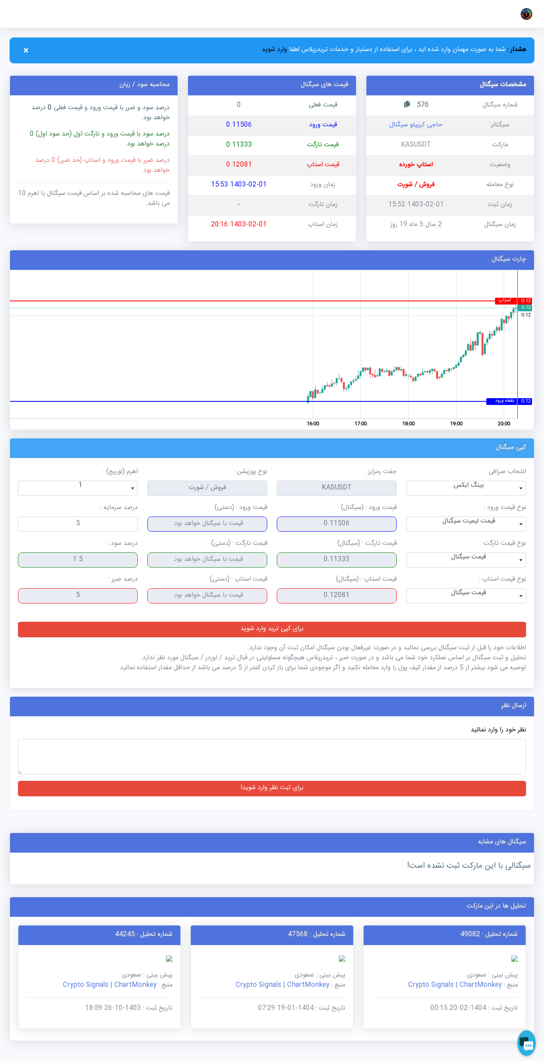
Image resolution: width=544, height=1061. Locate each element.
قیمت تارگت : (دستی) (239, 544)
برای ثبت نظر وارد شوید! (272, 789)
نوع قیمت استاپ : (502, 580)
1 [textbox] (80, 486)
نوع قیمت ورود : (505, 508)
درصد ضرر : (123, 580)
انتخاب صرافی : (505, 472)
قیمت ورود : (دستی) (241, 508)
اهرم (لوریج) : (120, 472)
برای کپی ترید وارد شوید (272, 630)
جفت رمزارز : (381, 472)
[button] (525, 14)
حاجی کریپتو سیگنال (415, 126)
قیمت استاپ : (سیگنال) (366, 580)
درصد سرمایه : (119, 508)
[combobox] (466, 488)
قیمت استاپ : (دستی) (238, 580)
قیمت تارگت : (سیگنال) (367, 544)
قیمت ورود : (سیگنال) (369, 508)
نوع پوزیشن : (250, 472)
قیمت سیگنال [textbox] (468, 558)
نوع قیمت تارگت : (503, 544)
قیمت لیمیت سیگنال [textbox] (468, 522)
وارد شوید (273, 50)
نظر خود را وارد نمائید (498, 731)
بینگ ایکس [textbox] (469, 486)
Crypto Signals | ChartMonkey (455, 986)
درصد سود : (123, 544)
